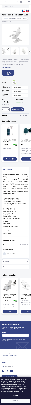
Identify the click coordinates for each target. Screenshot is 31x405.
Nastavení (15, 395)
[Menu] (29, 2)
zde (22, 391)
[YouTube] (11, 370)
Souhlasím (15, 401)
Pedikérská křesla (11, 253)
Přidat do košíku (16, 109)
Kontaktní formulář (9, 376)
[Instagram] (7, 370)
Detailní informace (6, 67)
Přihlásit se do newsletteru (9, 345)
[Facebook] (3, 370)
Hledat (27, 6)
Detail (10, 311)
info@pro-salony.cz (9, 366)
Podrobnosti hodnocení (22, 18)
